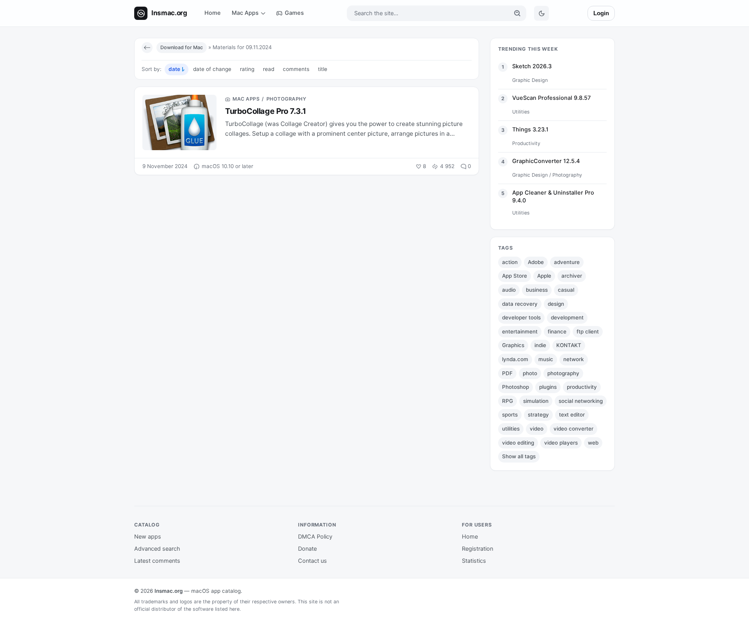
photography (563, 373)
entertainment (520, 331)
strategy (538, 414)
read (268, 69)
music (545, 359)
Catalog (147, 525)
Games (294, 12)
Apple (544, 276)
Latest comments (157, 560)
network (573, 359)
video (536, 428)
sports (510, 414)
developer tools (521, 317)
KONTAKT (568, 345)
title (322, 69)
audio (509, 290)
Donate (307, 548)
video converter (573, 428)
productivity (582, 387)
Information (317, 525)
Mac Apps (245, 12)
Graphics (513, 345)
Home (212, 12)
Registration (477, 548)
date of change (212, 69)
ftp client (588, 331)
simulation (535, 401)
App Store (514, 276)
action (510, 262)
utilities (511, 428)
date (174, 69)
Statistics (474, 560)
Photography (286, 99)
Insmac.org (168, 591)
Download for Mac (181, 47)
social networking (581, 401)
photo (530, 373)
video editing (518, 443)
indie (540, 345)
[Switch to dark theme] (541, 13)
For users (477, 525)
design (556, 304)
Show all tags (519, 456)
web (593, 443)
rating (247, 69)
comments (296, 69)
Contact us (312, 560)
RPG (507, 401)
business (537, 290)
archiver (571, 276)
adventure (567, 262)
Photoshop (515, 387)
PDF (507, 373)
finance (557, 331)
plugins (548, 387)
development (567, 317)
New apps (147, 536)
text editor (572, 414)
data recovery (520, 304)
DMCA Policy (315, 536)
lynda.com (515, 359)
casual (566, 290)
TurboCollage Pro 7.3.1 (265, 111)
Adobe (536, 262)
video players (561, 443)
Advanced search (157, 548)
